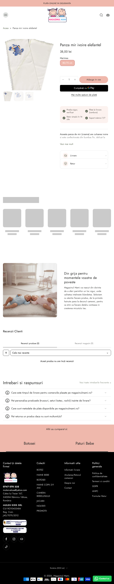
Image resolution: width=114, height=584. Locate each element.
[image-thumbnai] (8, 96)
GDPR (95, 486)
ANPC (95, 491)
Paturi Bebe (84, 443)
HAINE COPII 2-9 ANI (45, 486)
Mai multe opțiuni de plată (84, 95)
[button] (93, 79)
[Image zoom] (28, 64)
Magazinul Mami (61, 575)
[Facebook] (6, 539)
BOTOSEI (41, 479)
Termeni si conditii (101, 481)
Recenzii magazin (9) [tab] (84, 343)
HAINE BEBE (43, 475)
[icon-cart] (107, 15)
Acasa (5, 28)
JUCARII (40, 501)
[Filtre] (6, 353)
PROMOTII (42, 510)
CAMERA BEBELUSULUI (43, 494)
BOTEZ (40, 469)
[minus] (63, 80)
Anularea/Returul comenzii (72, 476)
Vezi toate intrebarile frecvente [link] (94, 382)
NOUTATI (41, 506)
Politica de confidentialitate (99, 475)
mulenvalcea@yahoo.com (15, 490)
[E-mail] (21, 539)
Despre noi (69, 483)
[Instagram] (14, 539)
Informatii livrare (72, 469)
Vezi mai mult (66, 144)
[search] (101, 15)
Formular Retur (99, 496)
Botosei (29, 443)
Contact (68, 488)
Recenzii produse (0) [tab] (30, 343)
